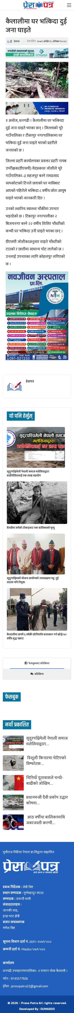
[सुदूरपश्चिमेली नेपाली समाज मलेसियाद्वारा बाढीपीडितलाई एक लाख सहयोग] (36, 447)
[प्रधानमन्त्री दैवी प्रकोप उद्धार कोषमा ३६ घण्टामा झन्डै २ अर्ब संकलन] (13, 802)
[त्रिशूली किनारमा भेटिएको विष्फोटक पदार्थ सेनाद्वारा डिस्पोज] (13, 763)
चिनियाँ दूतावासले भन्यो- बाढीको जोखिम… (44, 780)
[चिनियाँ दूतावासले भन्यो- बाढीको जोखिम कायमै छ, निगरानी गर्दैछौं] (13, 782)
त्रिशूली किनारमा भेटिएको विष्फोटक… (46, 760)
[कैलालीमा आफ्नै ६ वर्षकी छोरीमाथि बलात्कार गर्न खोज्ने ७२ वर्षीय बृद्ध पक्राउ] (37, 609)
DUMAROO (47, 1009)
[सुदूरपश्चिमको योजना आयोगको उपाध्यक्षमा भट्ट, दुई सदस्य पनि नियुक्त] (36, 554)
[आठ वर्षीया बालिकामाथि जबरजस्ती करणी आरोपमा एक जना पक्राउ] (13, 822)
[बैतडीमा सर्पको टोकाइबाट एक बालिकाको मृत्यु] (37, 502)
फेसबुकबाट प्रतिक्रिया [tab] (38, 663)
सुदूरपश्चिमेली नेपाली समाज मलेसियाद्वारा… (47, 741)
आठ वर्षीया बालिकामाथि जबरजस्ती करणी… (45, 820)
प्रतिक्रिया (39, 674)
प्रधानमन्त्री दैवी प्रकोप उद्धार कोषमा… (47, 800)
